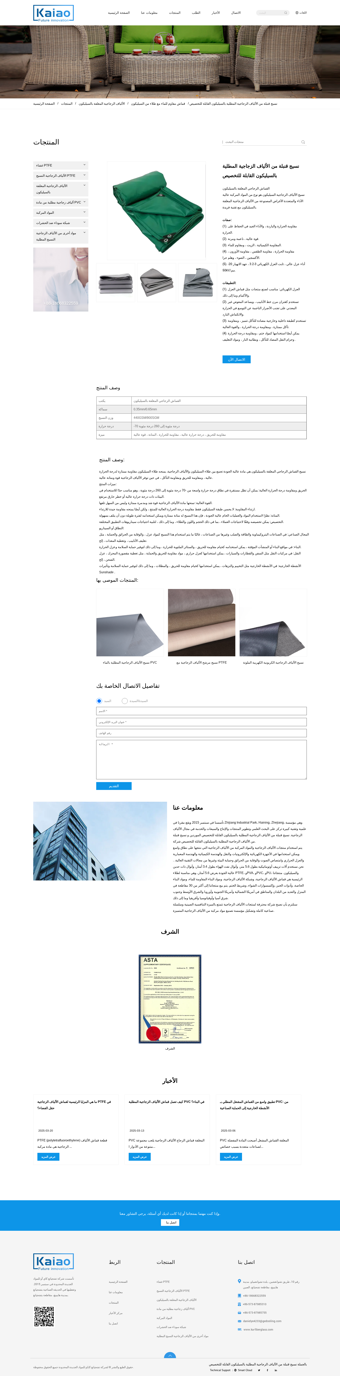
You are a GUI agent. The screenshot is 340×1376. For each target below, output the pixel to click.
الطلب (196, 12)
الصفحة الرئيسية (119, 12)
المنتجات (174, 12)
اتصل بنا (170, 1222)
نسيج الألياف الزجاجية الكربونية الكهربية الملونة (250, 662)
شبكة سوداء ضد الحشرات (53, 223)
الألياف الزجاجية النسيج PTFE (55, 175)
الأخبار (216, 12)
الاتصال (236, 12)
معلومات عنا (149, 12)
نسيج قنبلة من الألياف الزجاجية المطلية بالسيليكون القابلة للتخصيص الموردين (239, 835)
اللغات (303, 12)
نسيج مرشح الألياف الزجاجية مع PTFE (178, 662)
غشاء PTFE (44, 165)
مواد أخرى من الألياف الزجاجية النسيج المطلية (56, 236)
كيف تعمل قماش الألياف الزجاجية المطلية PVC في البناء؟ (142, 1101)
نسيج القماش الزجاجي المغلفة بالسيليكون (278, 471)
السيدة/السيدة (139, 701)
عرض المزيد (115, 1156)
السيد (107, 701)
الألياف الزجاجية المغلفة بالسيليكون (102, 103)
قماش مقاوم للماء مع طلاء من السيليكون (158, 103)
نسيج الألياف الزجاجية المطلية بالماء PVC (107, 662)
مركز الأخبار (116, 1313)
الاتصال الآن (236, 360)
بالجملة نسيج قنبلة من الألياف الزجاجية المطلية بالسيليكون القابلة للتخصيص (258, 1364)
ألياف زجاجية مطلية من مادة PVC (58, 202)
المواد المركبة (45, 212)
